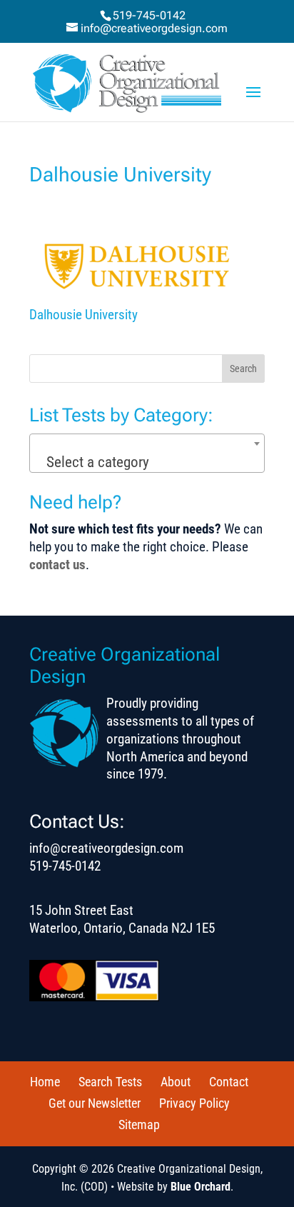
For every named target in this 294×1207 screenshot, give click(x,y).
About (176, 1081)
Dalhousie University (83, 314)
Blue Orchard (200, 1186)
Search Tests (110, 1081)
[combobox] (147, 453)
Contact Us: (77, 821)
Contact (228, 1081)
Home (45, 1081)
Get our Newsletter (95, 1103)
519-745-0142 (149, 15)
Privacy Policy (194, 1103)
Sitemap (139, 1124)
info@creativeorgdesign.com (106, 848)
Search (243, 368)
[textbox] (147, 462)
